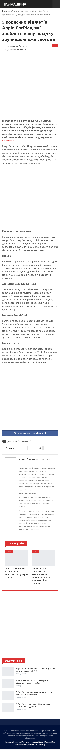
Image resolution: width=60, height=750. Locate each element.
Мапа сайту (40, 745)
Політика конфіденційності (33, 742)
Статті (55, 45)
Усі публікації (28, 745)
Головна (6, 11)
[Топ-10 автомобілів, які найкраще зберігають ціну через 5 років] (16, 558)
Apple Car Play (12, 441)
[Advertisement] (30, 88)
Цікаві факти (25, 441)
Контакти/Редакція (13, 742)
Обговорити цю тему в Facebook (30, 433)
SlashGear (7, 140)
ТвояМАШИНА (50, 731)
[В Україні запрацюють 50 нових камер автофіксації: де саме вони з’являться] (8, 707)
